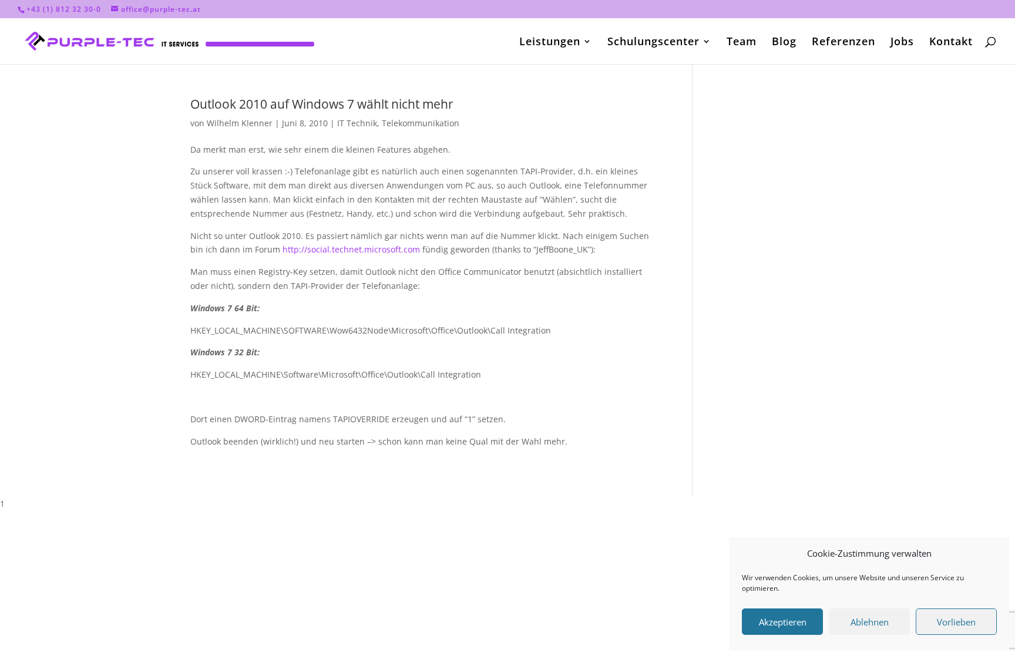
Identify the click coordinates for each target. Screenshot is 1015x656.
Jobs (902, 42)
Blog (784, 42)
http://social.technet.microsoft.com (351, 249)
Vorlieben (956, 622)
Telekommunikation (420, 123)
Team (742, 42)
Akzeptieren (782, 622)
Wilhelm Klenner (240, 123)
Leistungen (549, 42)
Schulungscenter (653, 42)
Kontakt (951, 42)
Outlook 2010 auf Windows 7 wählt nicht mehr (321, 104)
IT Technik (357, 123)
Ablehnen (870, 622)
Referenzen (843, 42)
